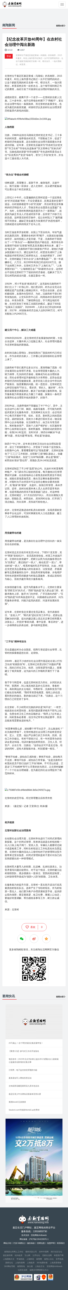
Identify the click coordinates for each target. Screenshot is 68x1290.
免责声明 (51, 1243)
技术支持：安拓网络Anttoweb (34, 1235)
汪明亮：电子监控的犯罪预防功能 (23, 1070)
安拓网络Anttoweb (54, 1266)
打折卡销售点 (19, 1243)
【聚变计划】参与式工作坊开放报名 (24, 1051)
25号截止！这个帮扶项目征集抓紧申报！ (26, 1043)
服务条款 (31, 1243)
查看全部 (60, 26)
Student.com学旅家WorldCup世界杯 (24, 1110)
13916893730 (40, 1231)
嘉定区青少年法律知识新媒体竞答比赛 (25, 1094)
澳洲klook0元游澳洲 (17, 1102)
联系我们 (61, 1243)
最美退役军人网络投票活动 (20, 1078)
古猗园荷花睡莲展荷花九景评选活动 (24, 1086)
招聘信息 (41, 1243)
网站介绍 (7, 1243)
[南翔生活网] (12, 4)
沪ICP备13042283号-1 (39, 1239)
